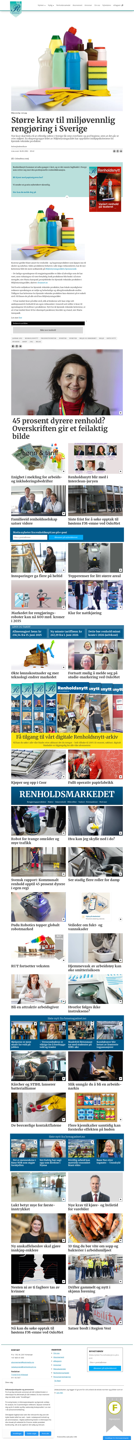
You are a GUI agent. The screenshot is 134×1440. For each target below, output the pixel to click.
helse (38, 342)
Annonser (88, 5)
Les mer (59, 1392)
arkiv (24, 342)
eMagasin (117, 5)
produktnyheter (48, 338)
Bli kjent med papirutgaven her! (28, 177)
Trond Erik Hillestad (19, 1374)
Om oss (97, 5)
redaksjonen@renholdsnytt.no (23, 1367)
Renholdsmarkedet (63, 5)
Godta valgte (31, 1433)
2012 (31, 342)
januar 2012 (17, 338)
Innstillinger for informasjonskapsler (117, 1438)
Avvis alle (45, 1433)
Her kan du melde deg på (24, 192)
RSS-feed (57, 1380)
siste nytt (111, 338)
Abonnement (77, 5)
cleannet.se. (42, 283)
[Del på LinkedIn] (117, 151)
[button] (15, 1032)
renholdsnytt (31, 338)
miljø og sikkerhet (88, 338)
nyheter (63, 338)
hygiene (16, 342)
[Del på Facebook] (114, 151)
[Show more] (67, 197)
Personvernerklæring (62, 1377)
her (20, 318)
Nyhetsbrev (106, 5)
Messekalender (59, 1369)
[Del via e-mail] (121, 151)
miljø (101, 338)
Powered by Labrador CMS (67, 1437)
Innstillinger (17, 1433)
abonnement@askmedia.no (22, 1362)
